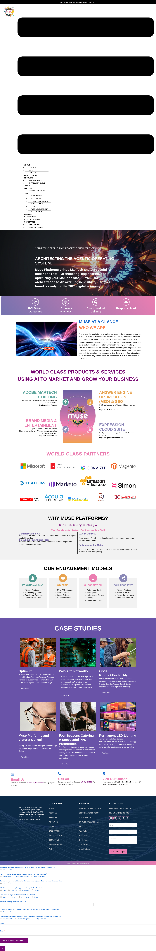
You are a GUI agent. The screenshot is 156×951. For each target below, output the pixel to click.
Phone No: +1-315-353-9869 (119, 813)
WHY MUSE (53, 822)
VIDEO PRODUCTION (39, 201)
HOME (51, 808)
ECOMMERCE (36, 196)
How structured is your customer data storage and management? (23, 874)
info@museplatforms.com (35, 783)
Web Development (55, 844)
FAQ (50, 849)
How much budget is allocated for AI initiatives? (17, 895)
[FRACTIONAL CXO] (33, 578)
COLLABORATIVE (123, 585)
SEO (33, 206)
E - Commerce (84, 840)
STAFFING (63, 585)
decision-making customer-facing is (13, 901)
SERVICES (53, 817)
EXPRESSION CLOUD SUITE (35, 184)
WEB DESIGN (36, 212)
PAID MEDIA (36, 198)
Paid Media (83, 831)
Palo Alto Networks (73, 671)
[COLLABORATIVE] (123, 578)
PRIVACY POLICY (55, 835)
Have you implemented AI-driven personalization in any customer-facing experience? (31, 916)
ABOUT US (53, 813)
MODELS (52, 826)
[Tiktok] (123, 818)
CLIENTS (32, 167)
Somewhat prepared (23, 919)
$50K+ (36, 897)
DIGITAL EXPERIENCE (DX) (35, 192)
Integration (25, 890)
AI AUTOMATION (85, 817)
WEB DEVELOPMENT (39, 209)
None (4, 897)
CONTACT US (54, 840)
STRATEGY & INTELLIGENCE (90, 808)
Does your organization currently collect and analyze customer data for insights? (29, 909)
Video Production (85, 849)
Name (2, 923)
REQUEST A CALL (36, 227)
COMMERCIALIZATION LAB (89, 822)
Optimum (25, 671)
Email (2, 931)
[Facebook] (115, 818)
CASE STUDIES (54, 831)
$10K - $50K (25, 897)
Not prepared (7, 919)
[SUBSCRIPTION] (93, 578)
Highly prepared (40, 919)
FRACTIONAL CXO (32, 585)
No (11, 869)
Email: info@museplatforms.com (120, 808)
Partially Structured (22, 876)
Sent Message (118, 851)
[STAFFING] (63, 578)
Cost (4, 890)
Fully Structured (39, 876)
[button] (86, 86)
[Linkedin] (111, 818)
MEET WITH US (34, 224)
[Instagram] (119, 818)
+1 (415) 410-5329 (86, 782)
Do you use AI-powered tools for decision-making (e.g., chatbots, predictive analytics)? (31, 881)
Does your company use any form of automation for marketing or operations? (28, 867)
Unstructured (7, 876)
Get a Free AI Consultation (14, 940)
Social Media (83, 835)
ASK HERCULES (35, 180)
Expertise (14, 890)
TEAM (31, 170)
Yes (4, 869)
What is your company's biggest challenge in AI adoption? (21, 888)
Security (36, 890)
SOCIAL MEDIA (37, 204)
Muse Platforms (84, 863)
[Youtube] (127, 818)
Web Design (83, 844)
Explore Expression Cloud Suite (111, 437)
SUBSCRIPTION (93, 585)
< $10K (13, 897)
